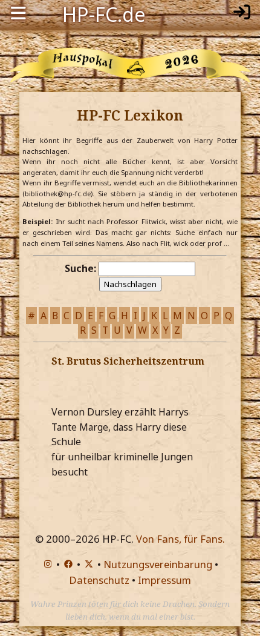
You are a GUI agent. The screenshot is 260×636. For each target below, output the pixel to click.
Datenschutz (99, 580)
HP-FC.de (104, 13)
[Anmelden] (242, 13)
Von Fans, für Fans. (180, 539)
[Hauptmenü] (18, 13)
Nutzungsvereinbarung (157, 564)
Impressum (164, 580)
